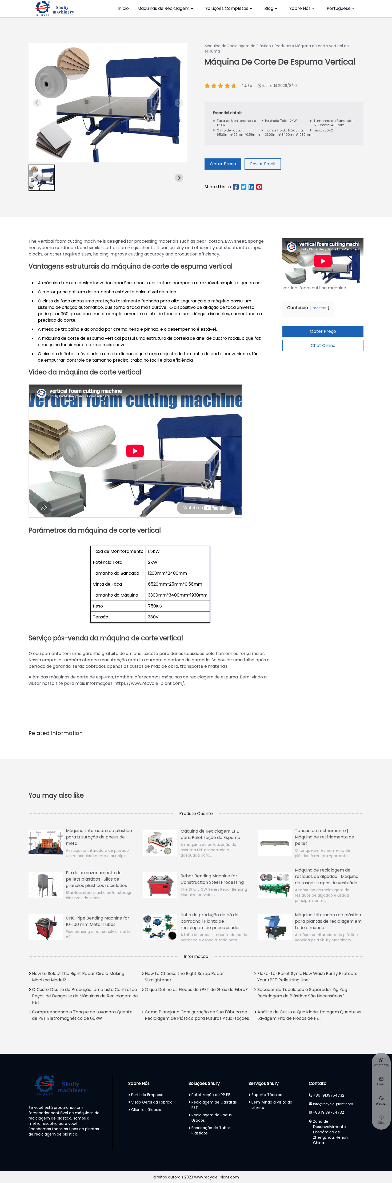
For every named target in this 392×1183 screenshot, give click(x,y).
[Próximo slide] (179, 103)
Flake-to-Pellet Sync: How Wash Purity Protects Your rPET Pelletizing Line (307, 976)
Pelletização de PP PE (210, 1094)
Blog (268, 8)
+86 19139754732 (328, 1095)
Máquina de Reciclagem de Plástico (238, 46)
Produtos (283, 46)
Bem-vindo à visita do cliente (271, 1105)
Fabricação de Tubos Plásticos (211, 1130)
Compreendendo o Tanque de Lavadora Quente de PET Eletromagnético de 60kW (82, 1015)
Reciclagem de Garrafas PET (214, 1105)
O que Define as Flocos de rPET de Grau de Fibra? (196, 989)
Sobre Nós (300, 8)
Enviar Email (262, 164)
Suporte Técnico (266, 1094)
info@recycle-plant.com (333, 1104)
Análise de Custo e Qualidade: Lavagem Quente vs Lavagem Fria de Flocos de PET (309, 1015)
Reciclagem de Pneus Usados (211, 1117)
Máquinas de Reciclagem (163, 8)
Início (123, 8)
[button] (42, 178)
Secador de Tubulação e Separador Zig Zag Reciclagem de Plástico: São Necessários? (302, 992)
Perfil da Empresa (147, 1094)
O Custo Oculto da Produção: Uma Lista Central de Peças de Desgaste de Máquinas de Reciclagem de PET (85, 995)
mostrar (320, 308)
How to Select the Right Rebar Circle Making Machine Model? (78, 976)
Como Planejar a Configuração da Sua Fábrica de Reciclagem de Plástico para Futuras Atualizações (197, 1015)
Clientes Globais (146, 1109)
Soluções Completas (226, 8)
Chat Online (323, 345)
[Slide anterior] (37, 103)
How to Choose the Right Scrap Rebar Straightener (184, 976)
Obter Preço (223, 164)
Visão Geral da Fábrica (152, 1102)
